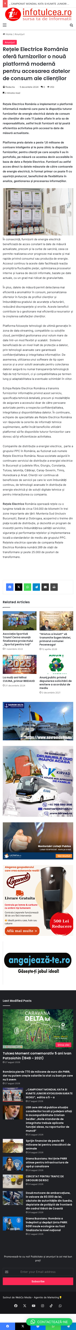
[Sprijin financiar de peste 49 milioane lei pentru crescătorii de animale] (13, 1146)
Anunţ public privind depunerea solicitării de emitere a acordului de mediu (55, 683)
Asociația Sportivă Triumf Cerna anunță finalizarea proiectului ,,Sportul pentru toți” (18, 639)
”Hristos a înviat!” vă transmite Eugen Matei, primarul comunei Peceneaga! (55, 639)
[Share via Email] (45, 587)
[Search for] (71, 25)
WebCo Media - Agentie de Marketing (37, 1297)
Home (9, 34)
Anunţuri (20, 34)
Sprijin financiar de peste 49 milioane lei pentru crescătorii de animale (48, 1144)
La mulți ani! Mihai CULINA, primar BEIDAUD (19, 679)
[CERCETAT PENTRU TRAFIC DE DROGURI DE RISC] (13, 1181)
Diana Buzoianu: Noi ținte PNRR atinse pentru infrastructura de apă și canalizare (47, 1162)
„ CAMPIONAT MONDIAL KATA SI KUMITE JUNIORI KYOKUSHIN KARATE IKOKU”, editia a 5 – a (49, 1093)
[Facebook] (9, 587)
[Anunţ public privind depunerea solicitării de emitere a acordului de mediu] (56, 664)
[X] (18, 587)
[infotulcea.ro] (38, 14)
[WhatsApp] (27, 587)
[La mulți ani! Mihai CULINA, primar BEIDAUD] (20, 664)
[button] (49, 1322)
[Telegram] (36, 587)
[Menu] (4, 25)
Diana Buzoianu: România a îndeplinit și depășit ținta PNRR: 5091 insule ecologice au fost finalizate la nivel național (47, 1224)
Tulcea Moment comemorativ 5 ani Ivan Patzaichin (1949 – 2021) (37, 1055)
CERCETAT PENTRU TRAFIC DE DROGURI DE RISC (45, 1178)
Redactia (10, 87)
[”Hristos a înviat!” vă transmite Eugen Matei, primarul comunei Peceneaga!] (56, 620)
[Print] (54, 587)
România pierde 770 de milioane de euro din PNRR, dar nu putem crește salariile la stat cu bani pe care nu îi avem (38, 1075)
